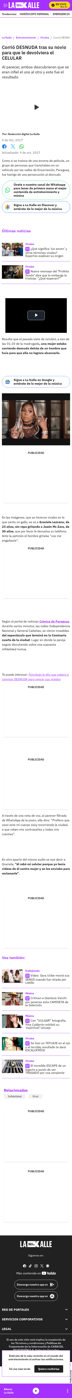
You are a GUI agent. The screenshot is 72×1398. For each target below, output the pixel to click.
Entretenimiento (26, 37)
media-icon (36, 1391)
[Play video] (36, 107)
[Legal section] (66, 1329)
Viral (35, 1096)
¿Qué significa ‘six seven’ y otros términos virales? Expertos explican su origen (46, 252)
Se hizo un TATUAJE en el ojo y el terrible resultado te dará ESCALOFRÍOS (47, 1046)
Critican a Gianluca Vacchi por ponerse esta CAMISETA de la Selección (46, 1001)
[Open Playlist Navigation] (67, 1391)
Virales (44, 37)
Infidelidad (15, 1096)
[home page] (36, 1244)
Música (29, 993)
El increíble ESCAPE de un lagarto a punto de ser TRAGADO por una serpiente (45, 1069)
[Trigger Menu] (5, 5)
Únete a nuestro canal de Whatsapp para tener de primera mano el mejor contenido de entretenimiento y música (40, 190)
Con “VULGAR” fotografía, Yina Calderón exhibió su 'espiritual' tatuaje (45, 1024)
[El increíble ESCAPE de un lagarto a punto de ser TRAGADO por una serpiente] (12, 1066)
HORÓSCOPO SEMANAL (34, 14)
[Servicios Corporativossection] (66, 1319)
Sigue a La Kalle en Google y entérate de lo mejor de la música (38, 381)
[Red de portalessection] (66, 1309)
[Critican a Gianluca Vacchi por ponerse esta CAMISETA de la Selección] (12, 998)
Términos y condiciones (29, 1343)
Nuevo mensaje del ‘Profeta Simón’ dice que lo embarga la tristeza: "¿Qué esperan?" (47, 274)
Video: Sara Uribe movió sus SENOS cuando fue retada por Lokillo (47, 978)
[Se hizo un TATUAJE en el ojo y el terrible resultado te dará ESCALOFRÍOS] (12, 1044)
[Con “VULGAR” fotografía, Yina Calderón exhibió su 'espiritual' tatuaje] (12, 1021)
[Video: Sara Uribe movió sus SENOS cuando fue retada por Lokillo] (12, 976)
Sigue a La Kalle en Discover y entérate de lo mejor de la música (38, 207)
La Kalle (7, 37)
